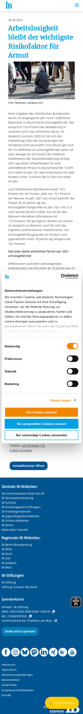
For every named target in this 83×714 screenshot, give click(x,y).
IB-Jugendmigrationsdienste (20, 516)
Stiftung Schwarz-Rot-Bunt (19, 587)
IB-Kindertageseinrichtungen (21, 507)
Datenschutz (9, 669)
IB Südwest (9, 563)
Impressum (8, 664)
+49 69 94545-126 (33, 446)
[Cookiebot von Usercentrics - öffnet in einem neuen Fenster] (60, 276)
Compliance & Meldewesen (18, 690)
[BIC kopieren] (30, 616)
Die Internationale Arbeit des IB (23, 493)
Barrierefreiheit (11, 680)
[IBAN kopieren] (53, 611)
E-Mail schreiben (21, 450)
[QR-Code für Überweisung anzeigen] (56, 620)
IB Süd (6, 558)
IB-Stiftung (9, 582)
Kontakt (6, 695)
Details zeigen (61, 400)
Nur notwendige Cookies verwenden (41, 435)
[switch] (72, 358)
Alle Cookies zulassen (41, 412)
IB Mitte (7, 549)
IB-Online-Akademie (15, 520)
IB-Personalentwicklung (17, 498)
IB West (7, 567)
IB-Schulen (9, 502)
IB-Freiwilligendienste (16, 511)
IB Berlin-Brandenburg (17, 545)
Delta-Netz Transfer (15, 530)
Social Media (9, 685)
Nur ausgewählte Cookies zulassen (41, 423)
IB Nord (7, 554)
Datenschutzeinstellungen (17, 675)
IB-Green (7, 525)
